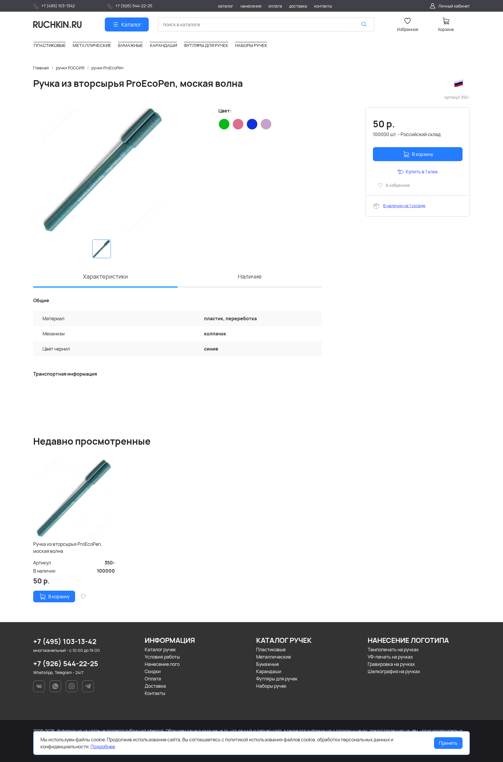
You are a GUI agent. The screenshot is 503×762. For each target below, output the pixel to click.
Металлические (273, 657)
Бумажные (267, 664)
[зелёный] (224, 124)
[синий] (252, 124)
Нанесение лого (162, 664)
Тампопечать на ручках (393, 649)
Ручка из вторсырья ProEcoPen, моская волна (67, 547)
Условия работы (162, 657)
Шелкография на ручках (394, 671)
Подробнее (103, 746)
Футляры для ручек (276, 678)
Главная (41, 68)
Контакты (155, 693)
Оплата (153, 678)
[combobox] (266, 24)
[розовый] (238, 124)
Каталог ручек (160, 649)
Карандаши (268, 671)
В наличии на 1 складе (404, 205)
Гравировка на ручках (391, 664)
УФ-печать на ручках (390, 657)
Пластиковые (271, 649)
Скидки (153, 671)
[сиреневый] (266, 124)
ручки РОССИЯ (70, 68)
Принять (448, 743)
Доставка (155, 686)
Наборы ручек (271, 686)
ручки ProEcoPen (107, 68)
